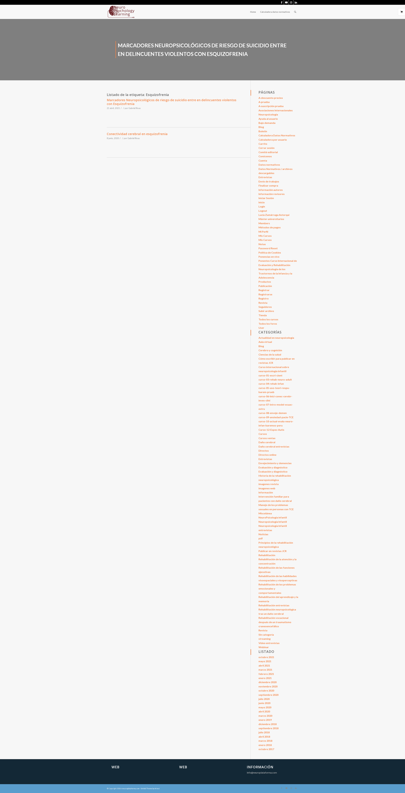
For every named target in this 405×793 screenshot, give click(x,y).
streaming (265, 638)
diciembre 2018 (268, 724)
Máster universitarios (271, 218)
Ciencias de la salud (270, 354)
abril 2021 (264, 665)
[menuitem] (253, 12)
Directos (264, 450)
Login (262, 206)
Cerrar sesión (266, 147)
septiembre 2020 (268, 694)
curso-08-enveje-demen (273, 412)
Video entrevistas (269, 642)
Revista (263, 302)
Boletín (263, 131)
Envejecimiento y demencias (275, 463)
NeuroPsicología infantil (273, 517)
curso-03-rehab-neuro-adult (275, 379)
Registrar (264, 290)
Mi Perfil (263, 231)
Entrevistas (265, 177)
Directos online (267, 454)
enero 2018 (265, 744)
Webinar (264, 647)
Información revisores (272, 193)
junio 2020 (264, 702)
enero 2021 (265, 677)
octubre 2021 (266, 657)
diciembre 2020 (268, 682)
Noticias (263, 534)
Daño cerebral (267, 442)
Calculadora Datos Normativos (277, 135)
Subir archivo (266, 310)
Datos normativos (269, 164)
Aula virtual (265, 341)
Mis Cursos (265, 235)
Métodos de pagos (270, 227)
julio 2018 (264, 732)
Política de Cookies (270, 252)
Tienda (263, 315)
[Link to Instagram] (291, 2)
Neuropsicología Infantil (273, 521)
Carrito (263, 143)
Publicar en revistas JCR (273, 550)
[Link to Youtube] (286, 2)
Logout (263, 210)
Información (266, 492)
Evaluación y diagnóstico (273, 467)
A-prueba (264, 101)
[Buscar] (295, 12)
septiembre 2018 (268, 728)
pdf (261, 538)
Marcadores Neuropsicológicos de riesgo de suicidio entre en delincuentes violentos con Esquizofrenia (171, 102)
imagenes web (267, 488)
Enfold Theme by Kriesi (150, 788)
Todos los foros (268, 323)
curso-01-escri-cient (270, 375)
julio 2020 (264, 698)
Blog (261, 126)
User (261, 327)
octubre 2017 (266, 749)
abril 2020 (264, 711)
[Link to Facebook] (281, 2)
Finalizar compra (268, 185)
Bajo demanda (267, 122)
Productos (265, 281)
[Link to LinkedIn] (295, 2)
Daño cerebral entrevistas (274, 446)
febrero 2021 (266, 673)
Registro (264, 298)
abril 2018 (264, 736)
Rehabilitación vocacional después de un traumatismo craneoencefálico (275, 622)
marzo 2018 (265, 740)
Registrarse (265, 294)
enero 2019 (265, 719)
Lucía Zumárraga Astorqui (274, 214)
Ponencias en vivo (269, 256)
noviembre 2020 (268, 686)
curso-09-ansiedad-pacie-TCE (276, 417)
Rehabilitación (267, 555)
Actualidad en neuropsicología (276, 337)
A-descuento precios (271, 97)
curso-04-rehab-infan (271, 383)
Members (264, 223)
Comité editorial (268, 152)
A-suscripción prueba (271, 106)
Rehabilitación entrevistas (274, 605)
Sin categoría (266, 634)
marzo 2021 (265, 669)
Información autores (271, 189)
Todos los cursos (268, 319)
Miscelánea (265, 513)
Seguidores (265, 306)
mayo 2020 (265, 707)
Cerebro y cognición (270, 350)
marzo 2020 (265, 715)
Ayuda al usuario (268, 118)
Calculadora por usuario (273, 139)
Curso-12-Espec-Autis (271, 429)
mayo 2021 (265, 661)
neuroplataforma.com (131, 788)
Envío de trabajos (269, 181)
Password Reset (268, 248)
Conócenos (265, 156)
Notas (262, 244)
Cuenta (263, 160)
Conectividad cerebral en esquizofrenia (137, 134)
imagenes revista (269, 483)
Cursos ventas (267, 438)
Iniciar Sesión (266, 198)
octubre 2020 (266, 690)
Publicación (265, 285)
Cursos (263, 433)
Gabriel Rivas (134, 108)
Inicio (262, 202)
